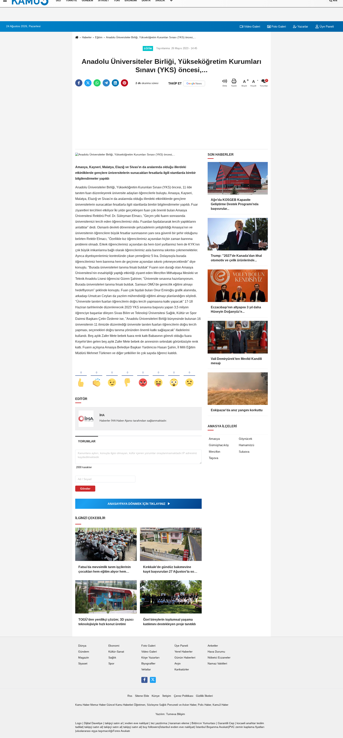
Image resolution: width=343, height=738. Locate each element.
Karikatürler (181, 669)
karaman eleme (179, 723)
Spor (111, 663)
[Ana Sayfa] (76, 37)
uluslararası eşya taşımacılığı (94, 730)
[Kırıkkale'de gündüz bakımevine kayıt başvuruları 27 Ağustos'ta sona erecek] (170, 544)
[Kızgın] (143, 376)
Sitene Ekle (142, 695)
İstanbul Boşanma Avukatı (212, 727)
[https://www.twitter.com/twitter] (153, 680)
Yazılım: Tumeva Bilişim (170, 714)
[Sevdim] (112, 376)
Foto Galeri (278, 26)
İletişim (166, 695)
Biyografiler (148, 663)
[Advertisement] (171, 118)
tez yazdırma (159, 723)
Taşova (213, 458)
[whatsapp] (97, 82)
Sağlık (112, 657)
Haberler (87, 37)
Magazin (83, 657)
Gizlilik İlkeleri (204, 695)
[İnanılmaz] (174, 376)
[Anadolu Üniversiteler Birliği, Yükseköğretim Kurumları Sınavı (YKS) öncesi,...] (125, 154)
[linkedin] (115, 82)
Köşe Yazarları (150, 657)
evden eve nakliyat (136, 723)
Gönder (85, 488)
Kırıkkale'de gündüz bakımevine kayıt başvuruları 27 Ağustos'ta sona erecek (170, 569)
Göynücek (245, 438)
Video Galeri (251, 26)
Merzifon (214, 451)
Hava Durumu (216, 651)
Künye (156, 695)
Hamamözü (246, 445)
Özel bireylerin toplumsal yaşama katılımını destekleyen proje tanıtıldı (169, 622)
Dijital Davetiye (93, 723)
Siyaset (82, 663)
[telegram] (106, 82)
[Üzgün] (189, 376)
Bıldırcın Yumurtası (203, 723)
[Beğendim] (81, 376)
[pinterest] (124, 82)
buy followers (151, 727)
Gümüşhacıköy (219, 445)
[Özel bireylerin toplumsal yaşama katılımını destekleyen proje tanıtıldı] (170, 596)
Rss (129, 695)
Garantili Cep (226, 723)
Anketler (213, 645)
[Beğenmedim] (127, 376)
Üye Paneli (326, 26)
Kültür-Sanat (116, 651)
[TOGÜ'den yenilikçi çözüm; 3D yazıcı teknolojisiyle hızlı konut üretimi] (106, 596)
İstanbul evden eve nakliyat (177, 727)
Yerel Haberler (183, 651)
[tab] (86, 441)
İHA (102, 415)
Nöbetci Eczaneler (219, 657)
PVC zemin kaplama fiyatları (246, 727)
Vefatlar (146, 669)
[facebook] (78, 82)
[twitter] (88, 82)
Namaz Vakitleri (217, 663)
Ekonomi (113, 645)
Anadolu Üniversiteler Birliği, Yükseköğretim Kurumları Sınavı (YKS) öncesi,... (151, 37)
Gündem (83, 651)
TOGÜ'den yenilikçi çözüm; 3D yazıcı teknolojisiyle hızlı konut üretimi (105, 622)
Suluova (244, 451)
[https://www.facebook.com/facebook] (144, 680)
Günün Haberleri (184, 657)
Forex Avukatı (121, 730)
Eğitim (98, 37)
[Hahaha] (158, 376)
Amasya (214, 438)
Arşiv (177, 663)
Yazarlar (302, 26)
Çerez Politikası (183, 695)
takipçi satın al (114, 723)
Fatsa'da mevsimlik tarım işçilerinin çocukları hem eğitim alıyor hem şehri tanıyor (104, 569)
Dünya (82, 645)
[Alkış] (96, 376)
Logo (78, 723)
